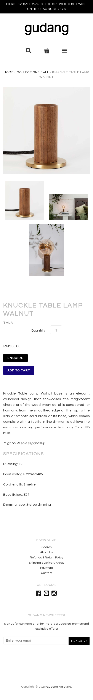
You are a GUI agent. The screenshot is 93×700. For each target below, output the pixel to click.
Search (47, 547)
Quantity (38, 330)
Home (8, 72)
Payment (46, 567)
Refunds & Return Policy (46, 557)
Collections (28, 72)
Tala (8, 322)
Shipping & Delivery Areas (46, 562)
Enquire (15, 358)
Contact (46, 573)
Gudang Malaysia (58, 686)
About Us (46, 552)
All (46, 72)
